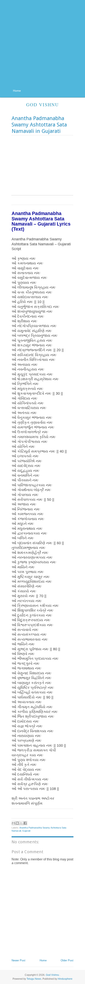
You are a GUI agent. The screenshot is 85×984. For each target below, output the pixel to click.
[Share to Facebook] (25, 823)
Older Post (67, 960)
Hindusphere (65, 978)
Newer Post (18, 960)
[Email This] (13, 823)
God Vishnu (42, 105)
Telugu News (34, 978)
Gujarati (26, 831)
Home (17, 90)
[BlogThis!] (17, 823)
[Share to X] (21, 823)
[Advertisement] (42, 45)
